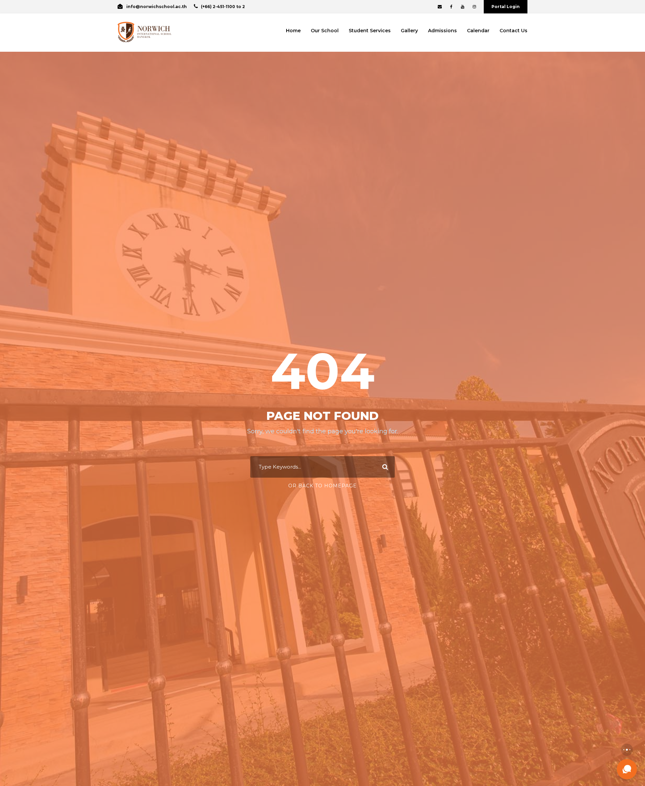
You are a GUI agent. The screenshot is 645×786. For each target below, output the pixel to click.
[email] (440, 6)
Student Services (370, 31)
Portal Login (505, 6)
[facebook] (451, 6)
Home (293, 31)
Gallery (409, 31)
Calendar (478, 31)
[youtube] (462, 6)
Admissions (442, 31)
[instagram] (474, 6)
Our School (325, 31)
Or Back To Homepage (322, 486)
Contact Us (513, 31)
